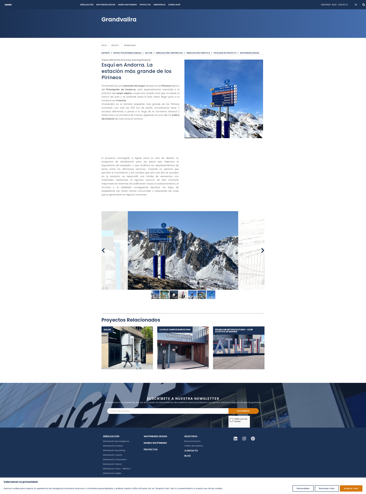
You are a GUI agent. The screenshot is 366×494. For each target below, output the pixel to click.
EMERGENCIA (159, 4)
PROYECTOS (145, 4)
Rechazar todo (327, 488)
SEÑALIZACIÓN (86, 4)
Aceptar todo (351, 488)
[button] (363, 4)
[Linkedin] (235, 439)
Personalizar (303, 488)
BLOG (334, 4)
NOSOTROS (326, 4)
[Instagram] (244, 439)
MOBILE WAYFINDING (127, 4)
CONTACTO (343, 4)
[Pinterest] (253, 439)
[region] (183, 486)
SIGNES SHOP (174, 4)
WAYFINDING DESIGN (105, 4)
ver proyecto (126, 348)
